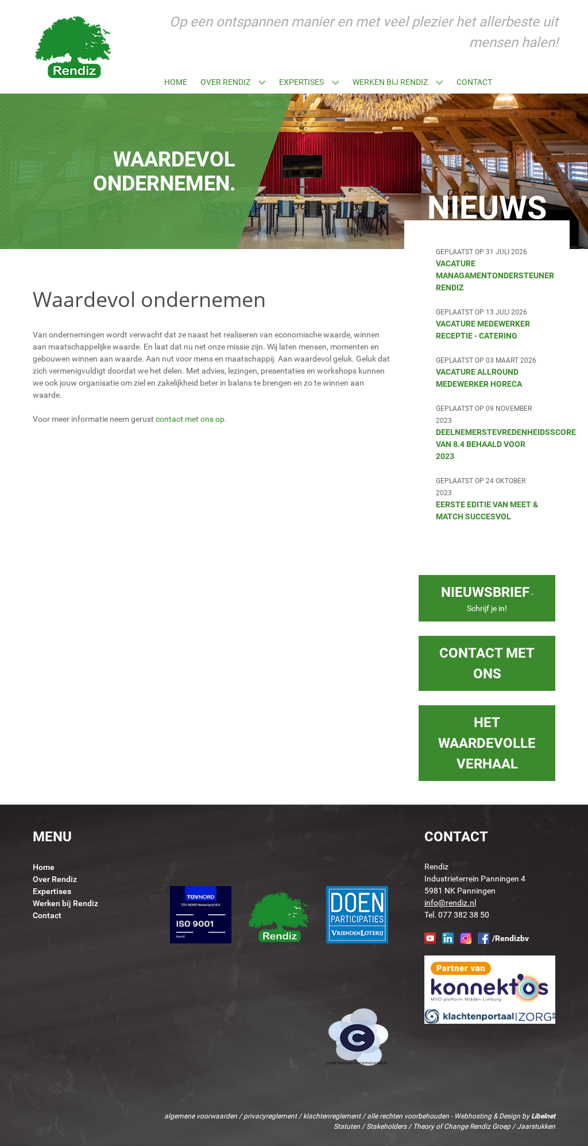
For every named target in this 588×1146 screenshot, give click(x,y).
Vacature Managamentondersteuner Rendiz (495, 275)
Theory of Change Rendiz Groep (461, 1126)
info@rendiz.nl (450, 902)
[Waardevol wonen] (531, 82)
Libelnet (543, 1116)
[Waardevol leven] (505, 82)
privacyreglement (270, 1116)
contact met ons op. (191, 419)
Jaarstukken (536, 1126)
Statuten (347, 1126)
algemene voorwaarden (200, 1116)
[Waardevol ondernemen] (545, 82)
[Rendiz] (73, 46)
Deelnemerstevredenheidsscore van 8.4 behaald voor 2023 (506, 444)
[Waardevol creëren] (558, 82)
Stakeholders (386, 1126)
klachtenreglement (332, 1116)
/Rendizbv (510, 938)
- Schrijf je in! (487, 598)
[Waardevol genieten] (518, 82)
